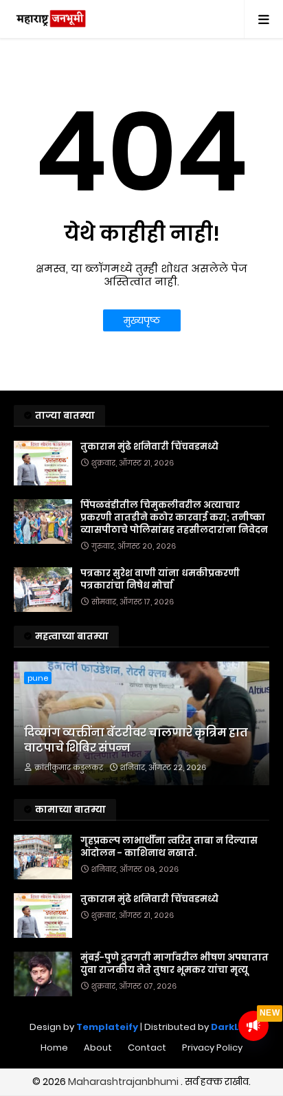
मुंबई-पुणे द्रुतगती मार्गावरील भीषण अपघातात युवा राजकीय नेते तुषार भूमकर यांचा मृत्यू (174, 964)
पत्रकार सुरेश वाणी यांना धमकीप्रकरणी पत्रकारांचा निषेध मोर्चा (160, 579)
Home (54, 1047)
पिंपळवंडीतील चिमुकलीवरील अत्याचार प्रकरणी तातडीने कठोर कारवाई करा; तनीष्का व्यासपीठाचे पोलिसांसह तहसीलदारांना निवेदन (174, 517)
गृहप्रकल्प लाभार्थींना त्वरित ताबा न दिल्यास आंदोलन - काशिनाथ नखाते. (169, 847)
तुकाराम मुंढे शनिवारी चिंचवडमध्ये (149, 447)
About (98, 1047)
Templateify (107, 1026)
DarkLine (232, 1026)
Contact (147, 1047)
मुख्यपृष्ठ (142, 320)
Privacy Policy (212, 1047)
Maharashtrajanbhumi (124, 1081)
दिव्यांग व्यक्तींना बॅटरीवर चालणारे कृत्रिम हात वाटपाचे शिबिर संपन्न (136, 740)
